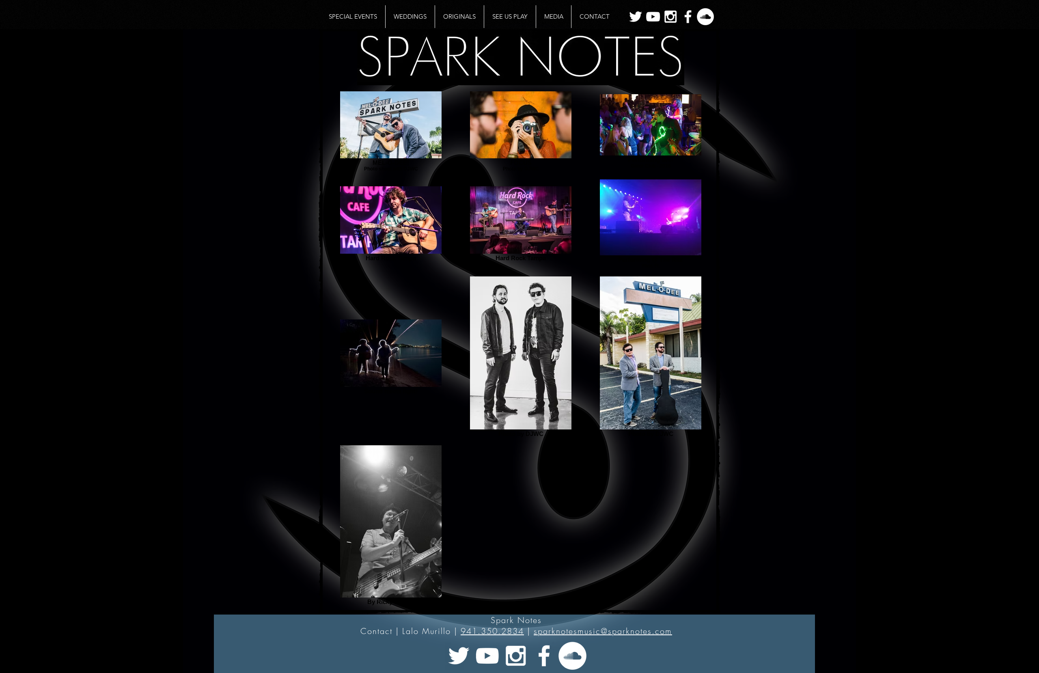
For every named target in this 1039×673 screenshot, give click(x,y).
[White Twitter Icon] (635, 16)
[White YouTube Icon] (653, 16)
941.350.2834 (492, 631)
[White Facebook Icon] (687, 16)
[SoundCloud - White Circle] (705, 16)
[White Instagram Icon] (670, 16)
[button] (553, 16)
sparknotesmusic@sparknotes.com (603, 631)
